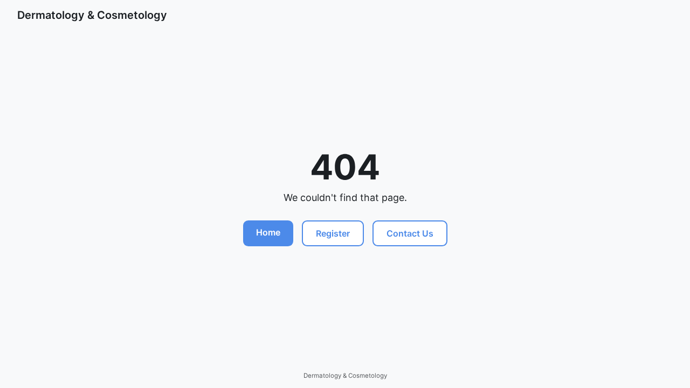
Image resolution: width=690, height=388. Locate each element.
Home (268, 232)
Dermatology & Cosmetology (92, 15)
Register (333, 233)
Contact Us (410, 233)
